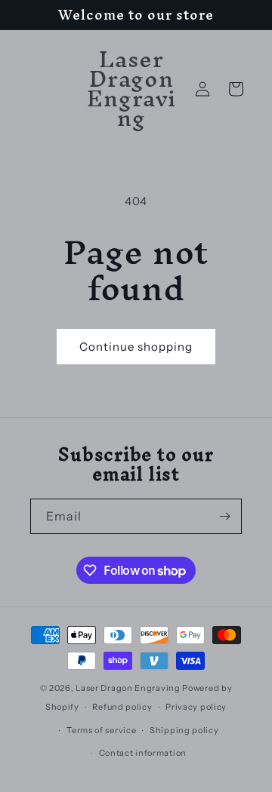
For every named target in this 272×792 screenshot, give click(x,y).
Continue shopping (136, 346)
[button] (235, 89)
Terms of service (101, 730)
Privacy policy (196, 706)
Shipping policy (184, 730)
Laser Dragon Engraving (128, 688)
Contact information (143, 752)
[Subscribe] (224, 516)
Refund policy (122, 706)
